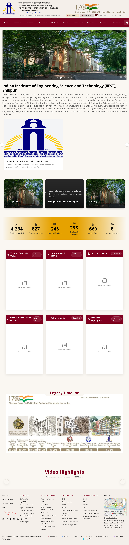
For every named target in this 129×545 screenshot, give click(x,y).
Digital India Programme (91, 513)
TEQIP (64, 508)
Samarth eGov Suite (26, 505)
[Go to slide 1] (57, 77)
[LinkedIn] (18, 519)
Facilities (90, 23)
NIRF (84, 502)
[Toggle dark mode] (120, 15)
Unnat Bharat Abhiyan (90, 511)
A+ (116, 15)
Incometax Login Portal (69, 524)
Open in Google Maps (110, 518)
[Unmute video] (76, 182)
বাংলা (105, 15)
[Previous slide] (2, 145)
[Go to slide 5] (71, 77)
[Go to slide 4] (68, 77)
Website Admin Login (48, 526)
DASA (64, 499)
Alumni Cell (44, 512)
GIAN (85, 499)
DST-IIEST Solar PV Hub (70, 522)
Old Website (24, 499)
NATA (64, 505)
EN (97, 15)
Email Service (45, 504)
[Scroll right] (122, 481)
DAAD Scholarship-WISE (70, 511)
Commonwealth (67, 502)
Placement (103, 23)
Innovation (77, 23)
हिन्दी (101, 15)
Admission (29, 23)
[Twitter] (14, 519)
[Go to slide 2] (60, 77)
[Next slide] (127, 145)
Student (54, 23)
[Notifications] (125, 15)
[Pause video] (71, 182)
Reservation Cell (46, 518)
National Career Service (69, 519)
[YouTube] (3, 519)
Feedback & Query (10, 513)
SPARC (85, 505)
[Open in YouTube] (80, 182)
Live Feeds (23, 519)
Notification (117, 23)
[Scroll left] (6, 481)
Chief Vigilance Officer (27, 511)
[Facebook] (11, 519)
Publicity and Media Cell (48, 515)
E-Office (43, 529)
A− (109, 15)
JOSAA (85, 508)
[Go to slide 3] (64, 77)
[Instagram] (7, 519)
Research (42, 23)
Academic (16, 23)
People (65, 23)
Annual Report (24, 522)
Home (6, 23)
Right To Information (27, 508)
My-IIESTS (23, 502)
